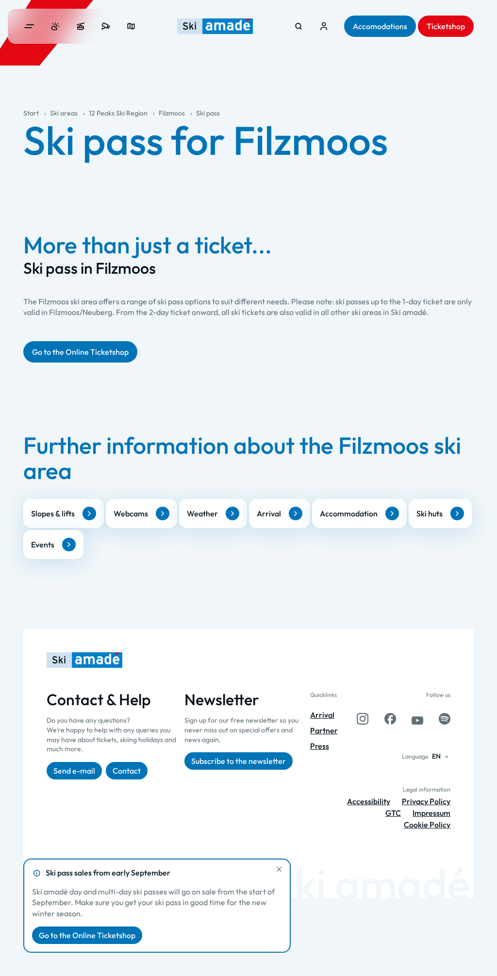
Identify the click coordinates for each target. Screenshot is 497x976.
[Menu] (29, 26)
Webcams (131, 513)
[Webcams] (106, 26)
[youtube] (417, 718)
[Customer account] (324, 26)
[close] (279, 869)
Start (31, 113)
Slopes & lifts (53, 513)
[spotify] (444, 718)
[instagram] (362, 718)
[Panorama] (131, 26)
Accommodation (349, 513)
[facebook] (390, 718)
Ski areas (64, 113)
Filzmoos (172, 113)
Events (42, 544)
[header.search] (298, 26)
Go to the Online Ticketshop (87, 935)
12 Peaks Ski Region (118, 113)
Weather (202, 513)
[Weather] (55, 26)
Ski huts (429, 513)
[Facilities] (80, 26)
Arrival (269, 513)
